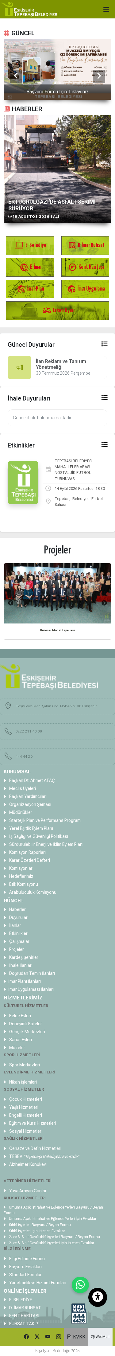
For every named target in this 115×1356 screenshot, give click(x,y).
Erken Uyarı (58, 310)
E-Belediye (30, 245)
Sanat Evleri (20, 1039)
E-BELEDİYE (20, 1299)
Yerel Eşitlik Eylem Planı (30, 828)
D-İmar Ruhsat (86, 245)
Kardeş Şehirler (23, 957)
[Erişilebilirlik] (97, 1297)
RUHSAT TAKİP (23, 1323)
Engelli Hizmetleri (25, 1115)
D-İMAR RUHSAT (24, 1307)
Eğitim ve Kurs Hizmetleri (32, 1123)
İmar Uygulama (86, 288)
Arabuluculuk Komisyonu (32, 892)
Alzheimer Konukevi (27, 1164)
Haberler (17, 909)
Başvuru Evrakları (25, 1266)
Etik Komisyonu (23, 884)
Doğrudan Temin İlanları (31, 973)
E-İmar (31, 267)
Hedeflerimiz (20, 876)
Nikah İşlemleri (22, 1082)
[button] (55, 84)
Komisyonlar (20, 868)
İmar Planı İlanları (24, 981)
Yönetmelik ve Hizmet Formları (37, 1282)
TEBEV (43, 1156)
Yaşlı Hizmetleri (23, 1107)
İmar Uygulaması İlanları (31, 989)
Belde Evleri (19, 1015)
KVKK (78, 1337)
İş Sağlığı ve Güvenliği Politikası (38, 836)
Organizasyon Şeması (29, 804)
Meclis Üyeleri (22, 788)
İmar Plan (30, 288)
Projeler (16, 949)
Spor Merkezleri (24, 1064)
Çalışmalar (18, 941)
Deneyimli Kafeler (25, 1023)
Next (104, 603)
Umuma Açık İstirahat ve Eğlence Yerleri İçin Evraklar (52, 1219)
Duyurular (18, 917)
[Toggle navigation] (107, 8)
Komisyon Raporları (27, 852)
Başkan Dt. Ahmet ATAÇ (31, 780)
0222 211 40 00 (29, 731)
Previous (11, 603)
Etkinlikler (18, 933)
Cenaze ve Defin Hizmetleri (34, 1148)
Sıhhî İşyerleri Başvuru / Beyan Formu (39, 1225)
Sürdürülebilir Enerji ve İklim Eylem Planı (45, 844)
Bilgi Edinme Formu (26, 1258)
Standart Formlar (25, 1274)
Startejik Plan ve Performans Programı (45, 820)
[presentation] (16, 76)
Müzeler (16, 1047)
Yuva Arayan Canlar (27, 1190)
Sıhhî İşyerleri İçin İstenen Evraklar (36, 1231)
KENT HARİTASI (23, 1315)
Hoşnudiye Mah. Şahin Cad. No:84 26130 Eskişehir (56, 706)
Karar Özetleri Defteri (29, 860)
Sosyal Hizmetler (24, 1131)
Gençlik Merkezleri (26, 1031)
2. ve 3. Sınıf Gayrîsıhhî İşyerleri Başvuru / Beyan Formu (54, 1237)
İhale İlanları (20, 965)
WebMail (102, 1337)
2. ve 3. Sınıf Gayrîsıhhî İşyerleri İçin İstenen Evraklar (51, 1243)
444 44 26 (24, 756)
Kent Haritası (86, 267)
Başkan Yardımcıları (27, 796)
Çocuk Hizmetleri (25, 1099)
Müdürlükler (20, 812)
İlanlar (14, 925)
